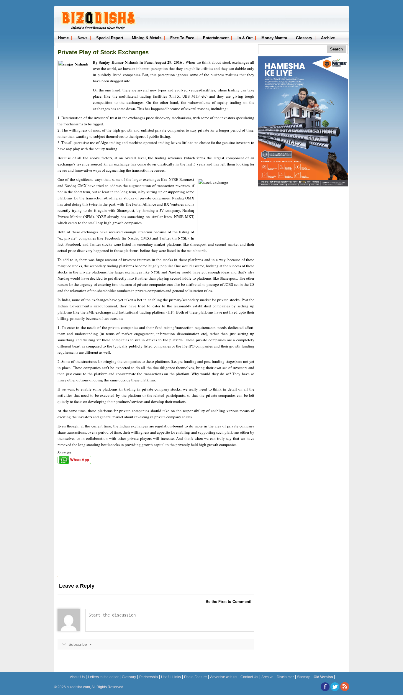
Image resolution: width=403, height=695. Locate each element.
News (82, 38)
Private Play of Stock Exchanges (103, 52)
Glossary (304, 38)
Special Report (109, 38)
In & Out (245, 38)
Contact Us (249, 677)
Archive (328, 38)
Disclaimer (285, 677)
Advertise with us (223, 677)
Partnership (148, 677)
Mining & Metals (146, 38)
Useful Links (171, 677)
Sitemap (303, 677)
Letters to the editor (103, 677)
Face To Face (182, 38)
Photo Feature (195, 677)
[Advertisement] (156, 535)
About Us (77, 677)
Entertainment (216, 38)
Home (63, 38)
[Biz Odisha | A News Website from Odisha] (97, 29)
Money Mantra (274, 38)
